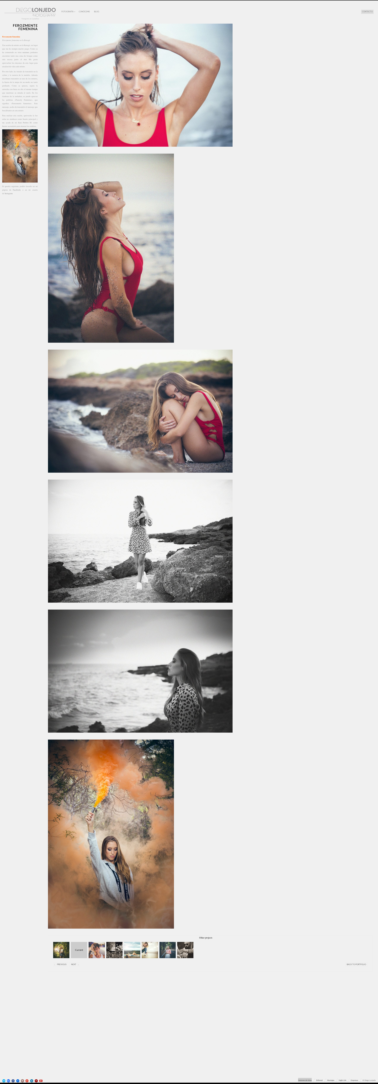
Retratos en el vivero (58, 950)
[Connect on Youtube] (41, 1081)
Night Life (342, 1080)
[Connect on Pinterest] (37, 1081)
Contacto (367, 12)
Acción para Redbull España (94, 950)
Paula (164, 950)
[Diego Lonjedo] (30, 12)
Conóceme (84, 12)
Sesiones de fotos (305, 1080)
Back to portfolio (356, 965)
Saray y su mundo (111, 950)
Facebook (17, 189)
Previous (61, 965)
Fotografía (67, 12)
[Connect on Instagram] (23, 1081)
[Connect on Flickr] (18, 1081)
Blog (96, 12)
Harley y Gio (182, 950)
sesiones (25, 52)
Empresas (354, 1080)
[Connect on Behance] (9, 1081)
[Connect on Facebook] (13, 1081)
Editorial (319, 1080)
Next (73, 965)
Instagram (9, 193)
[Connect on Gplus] (27, 1081)
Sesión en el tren (147, 950)
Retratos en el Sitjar (129, 950)
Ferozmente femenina (77, 950)
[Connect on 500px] (4, 1081)
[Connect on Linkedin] (32, 1081)
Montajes (330, 1080)
